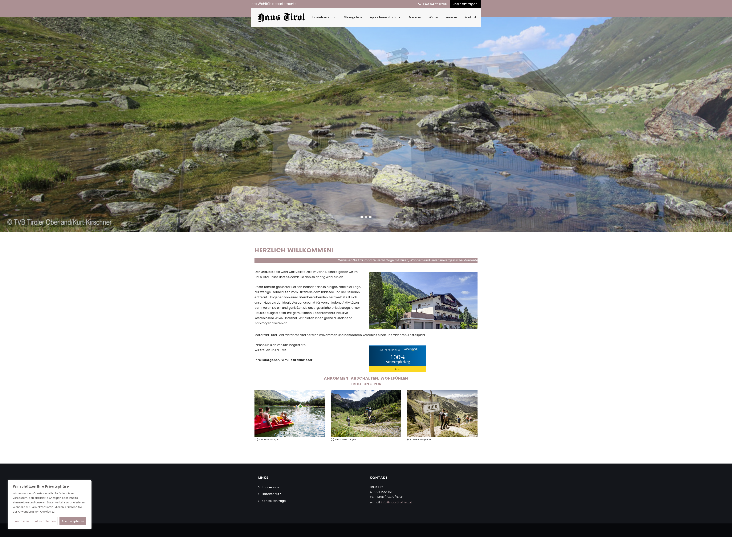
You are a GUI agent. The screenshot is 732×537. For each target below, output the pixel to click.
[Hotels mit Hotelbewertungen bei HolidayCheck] (409, 350)
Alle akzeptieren (73, 521)
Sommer (415, 17)
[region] (50, 504)
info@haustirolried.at (396, 502)
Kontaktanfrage (274, 501)
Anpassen (22, 521)
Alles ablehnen (45, 521)
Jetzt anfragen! (465, 4)
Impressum (270, 487)
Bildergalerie (353, 17)
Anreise (451, 17)
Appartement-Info (383, 17)
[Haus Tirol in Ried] (281, 17)
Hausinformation (323, 17)
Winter (433, 17)
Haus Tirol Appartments (389, 349)
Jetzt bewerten (397, 369)
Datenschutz (271, 494)
